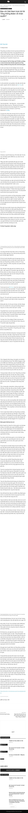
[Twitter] (8, 22)
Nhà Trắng (19, 84)
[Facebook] (5, 22)
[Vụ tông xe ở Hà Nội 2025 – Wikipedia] (4, 757)
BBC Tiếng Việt (3, 44)
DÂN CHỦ (10, 8)
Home (1, 5)
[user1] (1, 19)
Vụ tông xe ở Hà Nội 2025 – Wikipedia (16, 754)
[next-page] (3, 762)
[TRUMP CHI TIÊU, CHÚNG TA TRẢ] (4, 743)
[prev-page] (1, 762)
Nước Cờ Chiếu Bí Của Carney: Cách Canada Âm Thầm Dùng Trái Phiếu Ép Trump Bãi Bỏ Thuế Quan (17, 801)
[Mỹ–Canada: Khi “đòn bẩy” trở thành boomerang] (4, 750)
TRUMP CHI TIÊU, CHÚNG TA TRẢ (16, 740)
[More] (17, 22)
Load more (13, 806)
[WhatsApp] (14, 22)
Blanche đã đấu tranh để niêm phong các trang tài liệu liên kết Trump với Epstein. (17, 794)
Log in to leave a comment (13, 770)
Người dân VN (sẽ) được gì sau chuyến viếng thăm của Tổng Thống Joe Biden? (20, 715)
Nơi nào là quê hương (4, 714)
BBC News (11, 287)
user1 (4, 19)
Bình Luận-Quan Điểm (8, 5)
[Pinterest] (11, 22)
